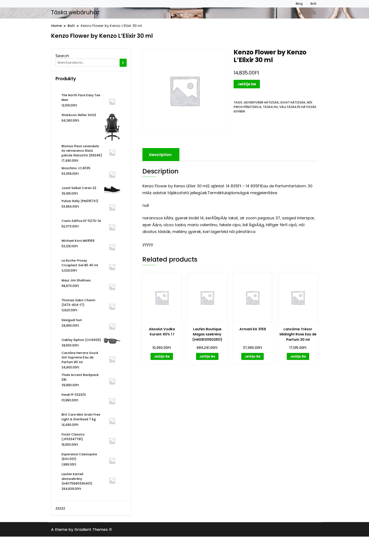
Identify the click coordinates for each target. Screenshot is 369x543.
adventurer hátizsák (261, 102)
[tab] (160, 154)
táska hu (270, 107)
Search (62, 55)
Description (160, 154)
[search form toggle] (314, 13)
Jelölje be (246, 84)
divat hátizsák (292, 102)
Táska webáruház (75, 12)
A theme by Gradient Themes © (81, 529)
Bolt (313, 3)
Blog (299, 3)
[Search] (123, 63)
